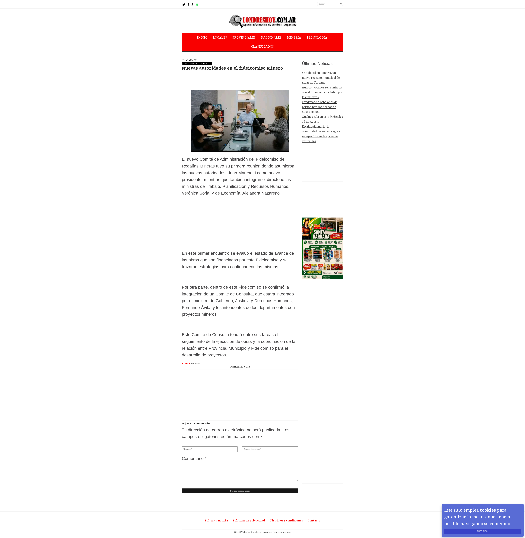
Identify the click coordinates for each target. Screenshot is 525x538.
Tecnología (317, 37)
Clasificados (262, 46)
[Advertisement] (240, 81)
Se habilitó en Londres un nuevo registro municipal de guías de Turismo (321, 77)
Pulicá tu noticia (216, 520)
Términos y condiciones (286, 520)
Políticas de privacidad (249, 520)
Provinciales (244, 37)
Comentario (194, 458)
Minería (294, 37)
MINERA (195, 363)
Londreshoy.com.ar (282, 532)
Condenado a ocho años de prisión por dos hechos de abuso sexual (319, 106)
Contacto (314, 520)
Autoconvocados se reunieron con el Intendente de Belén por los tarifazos (322, 92)
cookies (488, 510)
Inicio (202, 37)
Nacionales (271, 37)
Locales (220, 37)
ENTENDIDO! (482, 531)
